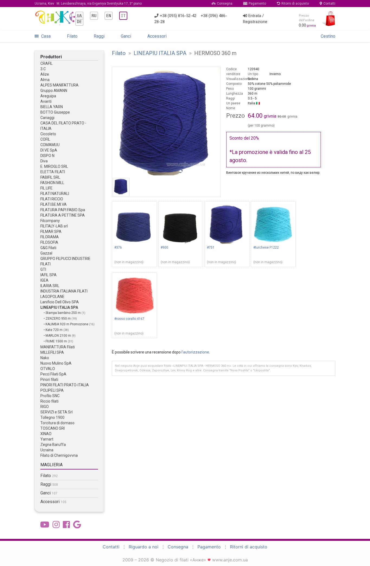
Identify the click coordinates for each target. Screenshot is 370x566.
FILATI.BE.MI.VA (53, 204)
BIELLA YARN (51, 107)
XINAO (45, 434)
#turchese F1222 (266, 247)
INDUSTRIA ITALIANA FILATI (63, 291)
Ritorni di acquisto (295, 3)
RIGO (44, 406)
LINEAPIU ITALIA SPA (59, 307)
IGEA (44, 280)
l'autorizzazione (195, 352)
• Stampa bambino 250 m (63, 313)
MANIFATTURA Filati (57, 347)
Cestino (328, 36)
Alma (45, 80)
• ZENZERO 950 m (58, 318)
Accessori (157, 36)
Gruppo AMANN (53, 90)
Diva (44, 161)
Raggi (99, 36)
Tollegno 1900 (52, 417)
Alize (44, 74)
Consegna (224, 3)
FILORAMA (49, 237)
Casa (46, 36)
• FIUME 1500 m (56, 341)
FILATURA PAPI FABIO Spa (62, 210)
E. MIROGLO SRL (54, 166)
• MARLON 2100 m (58, 335)
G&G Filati (48, 248)
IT (123, 15)
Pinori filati (49, 379)
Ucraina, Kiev (88, 3)
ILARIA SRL (49, 286)
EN (108, 15)
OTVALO (47, 368)
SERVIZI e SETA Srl (56, 412)
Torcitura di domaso (57, 423)
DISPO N (47, 155)
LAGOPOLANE (52, 296)
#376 (118, 247)
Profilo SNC (50, 396)
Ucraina (46, 450)
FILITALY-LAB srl (54, 226)
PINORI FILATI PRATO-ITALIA (64, 385)
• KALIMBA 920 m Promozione (66, 324)
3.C (43, 69)
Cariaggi (47, 117)
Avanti (45, 101)
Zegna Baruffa (53, 444)
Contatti (329, 3)
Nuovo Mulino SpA (56, 363)
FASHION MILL (52, 183)
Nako (44, 358)
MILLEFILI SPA (52, 352)
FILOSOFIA (49, 242)
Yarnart (46, 439)
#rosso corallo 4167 (129, 319)
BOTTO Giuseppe (55, 112)
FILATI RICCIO (51, 199)
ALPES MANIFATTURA (59, 85)
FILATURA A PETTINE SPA (62, 215)
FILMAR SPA (50, 231)
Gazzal (46, 253)
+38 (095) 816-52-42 (178, 15)
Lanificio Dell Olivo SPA (59, 302)
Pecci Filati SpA (53, 374)
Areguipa (48, 96)
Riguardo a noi (143, 546)
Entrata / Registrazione (255, 18)
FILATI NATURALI (54, 193)
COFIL (45, 139)
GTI (43, 269)
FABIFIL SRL (50, 177)
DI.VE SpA (48, 150)
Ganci (126, 36)
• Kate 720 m (53, 330)
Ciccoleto (48, 134)
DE (79, 21)
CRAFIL (46, 63)
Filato (72, 36)
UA (79, 15)
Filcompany (50, 220)
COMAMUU (50, 145)
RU (94, 15)
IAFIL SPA (48, 275)
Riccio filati (49, 401)
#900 (164, 247)
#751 (211, 247)
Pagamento (257, 3)
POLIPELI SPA (52, 390)
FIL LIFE (46, 188)
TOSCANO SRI (52, 428)
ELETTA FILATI (52, 172)
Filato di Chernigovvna (59, 455)
